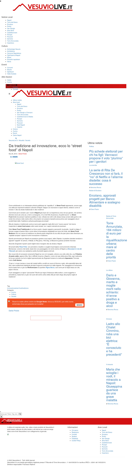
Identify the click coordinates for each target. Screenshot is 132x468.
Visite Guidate (11, 74)
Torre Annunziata (12, 41)
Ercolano (10, 24)
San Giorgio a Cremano (24, 112)
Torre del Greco (12, 22)
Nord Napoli (21, 125)
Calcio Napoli (17, 135)
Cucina (9, 82)
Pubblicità (75, 438)
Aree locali (16, 102)
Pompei (9, 35)
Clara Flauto (95, 209)
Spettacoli (10, 72)
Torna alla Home (46, 318)
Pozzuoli (10, 37)
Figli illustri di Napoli (13, 55)
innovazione (11, 288)
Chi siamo (75, 430)
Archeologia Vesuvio (13, 49)
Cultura (15, 129)
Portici (9, 26)
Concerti (10, 68)
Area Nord (10, 30)
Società (27, 140)
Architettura (11, 51)
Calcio (9, 80)
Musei (9, 57)
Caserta (19, 127)
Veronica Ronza (96, 187)
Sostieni (15, 87)
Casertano (10, 43)
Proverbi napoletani (13, 59)
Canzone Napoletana (14, 53)
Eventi (15, 133)
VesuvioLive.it (13, 140)
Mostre (9, 70)
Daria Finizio (23, 154)
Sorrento (10, 39)
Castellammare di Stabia (25, 117)
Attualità (21, 140)
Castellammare (12, 33)
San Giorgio (11, 28)
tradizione (25, 288)
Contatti (15, 89)
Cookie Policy (76, 440)
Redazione (75, 432)
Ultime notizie (17, 100)
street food (18, 288)
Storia (9, 61)
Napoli (9, 20)
